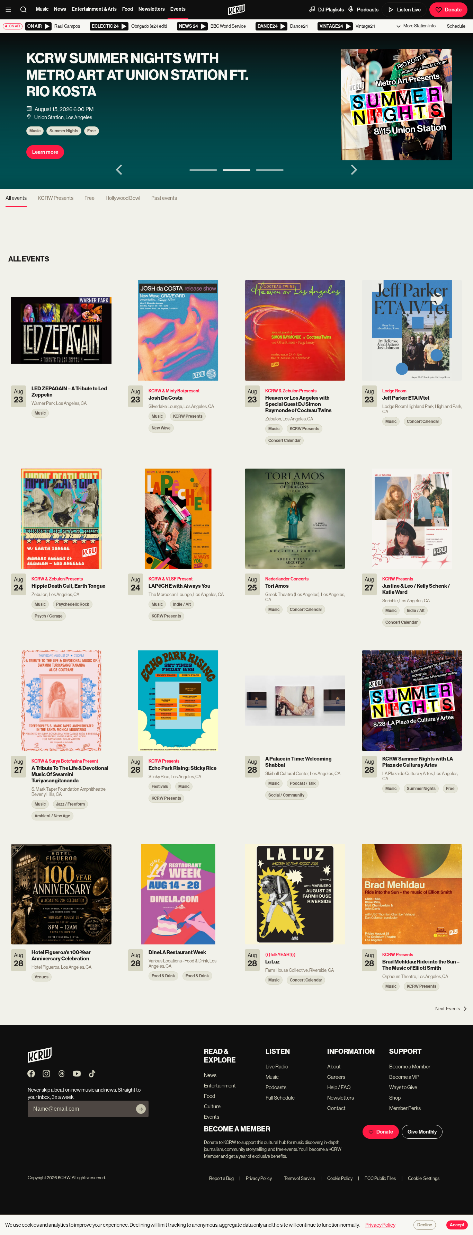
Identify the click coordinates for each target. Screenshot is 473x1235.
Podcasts (367, 10)
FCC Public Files (377, 1178)
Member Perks (405, 1108)
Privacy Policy (255, 1178)
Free (91, 130)
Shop (395, 1098)
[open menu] (10, 9)
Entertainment (220, 1086)
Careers (336, 1077)
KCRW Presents (55, 198)
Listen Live (409, 10)
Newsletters (152, 9)
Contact (336, 1108)
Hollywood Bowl (123, 198)
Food (127, 9)
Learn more (45, 152)
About (334, 1066)
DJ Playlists (331, 10)
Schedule (456, 26)
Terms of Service (296, 1178)
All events (16, 198)
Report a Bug (221, 1178)
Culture (212, 1106)
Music (42, 9)
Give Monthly (422, 1132)
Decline (424, 1225)
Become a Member (409, 1066)
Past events (164, 198)
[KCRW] (40, 1061)
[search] (25, 9)
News (60, 9)
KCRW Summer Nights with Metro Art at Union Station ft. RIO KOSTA (137, 75)
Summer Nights (64, 130)
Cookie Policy (336, 1178)
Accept (457, 1225)
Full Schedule (280, 1098)
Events (178, 9)
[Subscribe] (141, 1109)
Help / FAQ (339, 1087)
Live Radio (277, 1066)
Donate (453, 10)
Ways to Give (403, 1087)
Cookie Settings (424, 1178)
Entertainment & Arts (94, 9)
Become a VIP (404, 1077)
